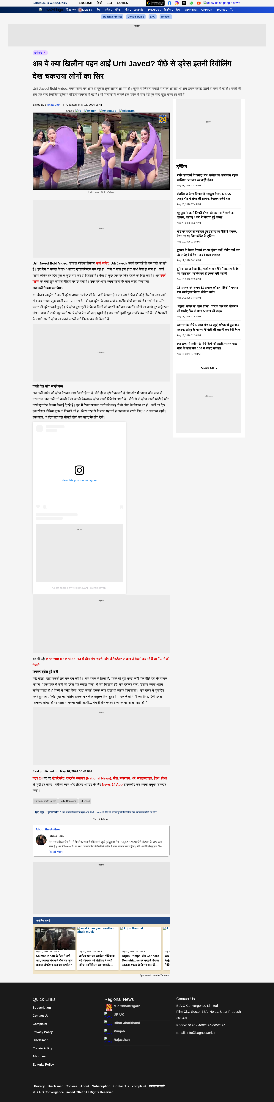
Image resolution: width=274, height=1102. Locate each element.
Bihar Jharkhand (127, 1023)
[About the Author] (41, 840)
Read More (56, 851)
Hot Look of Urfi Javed (45, 801)
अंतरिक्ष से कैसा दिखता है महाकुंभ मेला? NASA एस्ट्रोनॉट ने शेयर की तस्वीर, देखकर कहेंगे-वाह (204, 196)
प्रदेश (107, 9)
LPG (152, 16)
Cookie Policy (42, 1048)
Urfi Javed (85, 801)
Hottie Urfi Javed (68, 801)
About (84, 1086)
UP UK (119, 1014)
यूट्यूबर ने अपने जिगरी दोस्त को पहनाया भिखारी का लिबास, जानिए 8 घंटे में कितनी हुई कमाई (205, 215)
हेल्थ (178, 9)
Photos (153, 9)
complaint (139, 1086)
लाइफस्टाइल (190, 9)
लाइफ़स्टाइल (144, 778)
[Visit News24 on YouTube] (198, 3)
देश (98, 9)
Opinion (206, 9)
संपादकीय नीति (157, 1086)
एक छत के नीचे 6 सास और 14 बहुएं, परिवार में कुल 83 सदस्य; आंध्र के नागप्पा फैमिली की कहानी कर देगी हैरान (208, 327)
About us (39, 1056)
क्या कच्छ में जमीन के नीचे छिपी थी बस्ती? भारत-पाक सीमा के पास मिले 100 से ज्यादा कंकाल (207, 346)
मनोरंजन (125, 778)
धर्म (133, 778)
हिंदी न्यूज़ (39, 812)
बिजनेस (167, 9)
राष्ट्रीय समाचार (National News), (89, 778)
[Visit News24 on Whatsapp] (191, 3)
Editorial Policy (43, 1064)
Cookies (71, 1086)
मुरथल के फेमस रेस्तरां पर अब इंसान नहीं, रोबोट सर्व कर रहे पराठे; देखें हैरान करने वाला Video (208, 252)
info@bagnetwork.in (201, 1033)
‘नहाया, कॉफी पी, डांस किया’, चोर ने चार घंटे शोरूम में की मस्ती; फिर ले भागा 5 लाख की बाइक (207, 309)
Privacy (39, 1086)
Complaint (40, 1023)
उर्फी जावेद (102, 263)
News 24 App (113, 784)
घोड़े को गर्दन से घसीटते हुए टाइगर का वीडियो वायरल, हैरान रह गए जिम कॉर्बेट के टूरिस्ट (207, 234)
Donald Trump (136, 16)
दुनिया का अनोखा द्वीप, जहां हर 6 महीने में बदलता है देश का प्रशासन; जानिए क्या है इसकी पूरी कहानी (208, 271)
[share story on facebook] (78, 110)
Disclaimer (40, 1040)
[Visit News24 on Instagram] (176, 3)
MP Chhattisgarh (127, 1006)
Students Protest (112, 16)
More (221, 9)
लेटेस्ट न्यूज (70, 9)
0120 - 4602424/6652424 (206, 1025)
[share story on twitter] (90, 110)
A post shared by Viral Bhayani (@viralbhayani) (79, 587)
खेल (127, 9)
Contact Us (40, 1015)
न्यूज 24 (38, 778)
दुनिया (117, 9)
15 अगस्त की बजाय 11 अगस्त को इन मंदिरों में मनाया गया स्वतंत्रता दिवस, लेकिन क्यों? (207, 290)
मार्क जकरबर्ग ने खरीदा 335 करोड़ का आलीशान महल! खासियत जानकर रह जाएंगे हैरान (207, 178)
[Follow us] (222, 3)
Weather (165, 16)
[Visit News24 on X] (184, 3)
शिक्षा (164, 778)
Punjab (119, 1031)
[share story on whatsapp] (108, 110)
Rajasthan (122, 1040)
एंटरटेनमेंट (138, 9)
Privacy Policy (43, 1032)
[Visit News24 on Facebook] (169, 3)
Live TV (87, 9)
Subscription (42, 1007)
